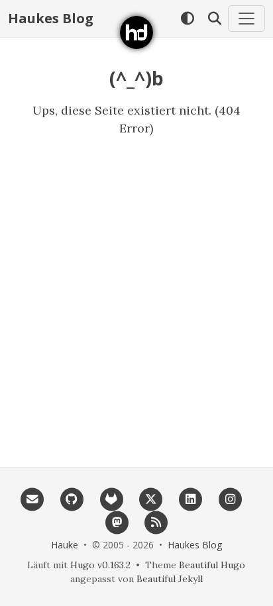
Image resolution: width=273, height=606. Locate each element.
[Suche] (214, 18)
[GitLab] (111, 498)
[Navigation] (246, 18)
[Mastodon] (116, 521)
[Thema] (187, 18)
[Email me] (32, 498)
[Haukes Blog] (136, 32)
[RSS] (156, 521)
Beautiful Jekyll (169, 579)
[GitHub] (71, 498)
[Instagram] (230, 498)
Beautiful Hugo (212, 565)
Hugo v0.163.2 (100, 565)
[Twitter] (151, 498)
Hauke (64, 544)
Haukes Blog (50, 18)
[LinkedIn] (190, 498)
